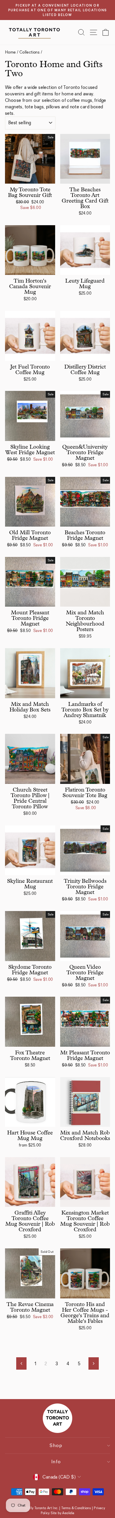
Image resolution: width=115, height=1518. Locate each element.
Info (56, 1462)
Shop (56, 1445)
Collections (29, 52)
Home (10, 52)
